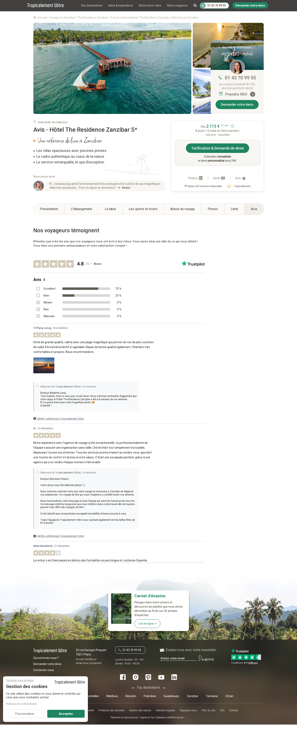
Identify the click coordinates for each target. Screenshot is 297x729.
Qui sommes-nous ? (46, 657)
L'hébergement (81, 209)
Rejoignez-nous (188, 710)
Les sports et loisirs (143, 209)
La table (110, 209)
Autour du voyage (182, 209)
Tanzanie (212, 695)
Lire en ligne (146, 623)
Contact (233, 710)
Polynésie (150, 695)
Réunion (130, 695)
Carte (216, 178)
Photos (193, 178)
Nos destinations (91, 5)
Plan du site (208, 710)
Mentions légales (165, 710)
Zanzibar (192, 695)
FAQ (222, 710)
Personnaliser (24, 714)
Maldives (112, 695)
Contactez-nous (43, 669)
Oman (229, 695)
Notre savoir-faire (150, 5)
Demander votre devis (237, 104)
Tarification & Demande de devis (217, 148)
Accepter (66, 714)
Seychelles (92, 695)
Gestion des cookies (140, 710)
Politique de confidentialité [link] (21, 703)
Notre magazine (177, 5)
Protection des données (111, 710)
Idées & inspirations (120, 5)
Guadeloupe (171, 695)
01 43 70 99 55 (240, 78)
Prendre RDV (236, 94)
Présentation (49, 209)
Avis (238, 178)
